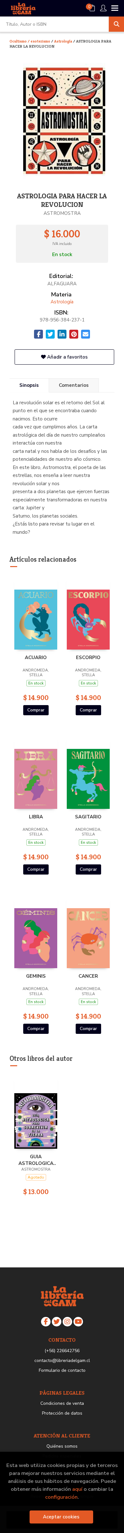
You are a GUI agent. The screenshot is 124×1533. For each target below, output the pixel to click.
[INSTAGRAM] (67, 1321)
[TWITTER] (56, 1321)
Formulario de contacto (62, 1370)
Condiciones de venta (62, 1403)
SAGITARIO (88, 817)
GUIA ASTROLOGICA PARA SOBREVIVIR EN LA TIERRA (35, 1159)
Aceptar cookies (61, 1517)
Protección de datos (62, 1413)
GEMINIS (36, 976)
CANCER (88, 976)
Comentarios (74, 385)
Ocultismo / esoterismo (30, 41)
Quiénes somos (62, 1446)
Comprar (36, 710)
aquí (77, 1489)
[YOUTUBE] (78, 1321)
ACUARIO (36, 657)
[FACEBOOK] (46, 1321)
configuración (61, 1497)
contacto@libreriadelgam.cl (62, 1361)
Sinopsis (29, 385)
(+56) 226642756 (62, 1351)
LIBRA (36, 817)
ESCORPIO (88, 657)
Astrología (63, 41)
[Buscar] (116, 24)
